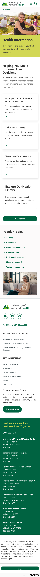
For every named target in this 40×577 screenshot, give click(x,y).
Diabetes (10, 242)
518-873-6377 (9, 503)
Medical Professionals (12, 376)
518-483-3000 (9, 517)
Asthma (9, 238)
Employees (7, 384)
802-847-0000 (9, 447)
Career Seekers (9, 372)
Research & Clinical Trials (13, 339)
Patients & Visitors (10, 364)
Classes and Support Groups (18, 156)
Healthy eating (12, 252)
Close (20, 569)
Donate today (12, 409)
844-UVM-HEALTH (16, 325)
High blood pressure (15, 257)
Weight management (15, 267)
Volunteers (7, 368)
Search (22, 219)
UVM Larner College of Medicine (16, 343)
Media (5, 380)
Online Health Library (15, 127)
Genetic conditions (14, 247)
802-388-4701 (9, 531)
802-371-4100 (9, 475)
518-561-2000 (9, 489)
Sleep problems (13, 262)
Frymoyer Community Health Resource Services (18, 100)
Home (7, 9)
